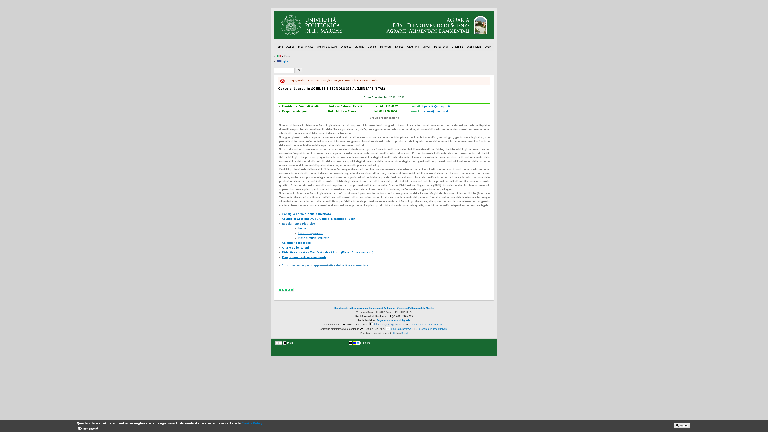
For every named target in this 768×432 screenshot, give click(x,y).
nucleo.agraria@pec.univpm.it (428, 324)
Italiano (285, 56)
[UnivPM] (384, 38)
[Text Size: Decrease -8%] (280, 343)
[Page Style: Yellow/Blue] (354, 343)
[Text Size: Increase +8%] (277, 343)
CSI (395, 333)
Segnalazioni (474, 46)
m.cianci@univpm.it (434, 111)
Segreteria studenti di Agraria (393, 320)
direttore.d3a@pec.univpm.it (434, 329)
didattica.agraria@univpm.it (388, 324)
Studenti (359, 46)
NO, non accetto (88, 428)
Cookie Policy (252, 423)
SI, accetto (681, 425)
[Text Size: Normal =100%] (284, 343)
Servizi (426, 46)
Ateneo (290, 46)
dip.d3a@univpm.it (401, 329)
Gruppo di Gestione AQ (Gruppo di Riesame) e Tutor (318, 218)
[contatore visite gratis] (286, 290)
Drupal (404, 333)
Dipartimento (305, 46)
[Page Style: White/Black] (350, 343)
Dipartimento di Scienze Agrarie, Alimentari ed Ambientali (364, 308)
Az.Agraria (413, 46)
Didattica (346, 46)
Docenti (372, 46)
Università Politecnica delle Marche (415, 308)
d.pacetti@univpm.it (435, 106)
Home (279, 46)
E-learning (457, 46)
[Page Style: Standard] (358, 343)
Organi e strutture (327, 46)
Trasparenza (441, 46)
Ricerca (399, 46)
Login (488, 46)
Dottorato (386, 46)
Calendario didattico (296, 242)
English (285, 61)
